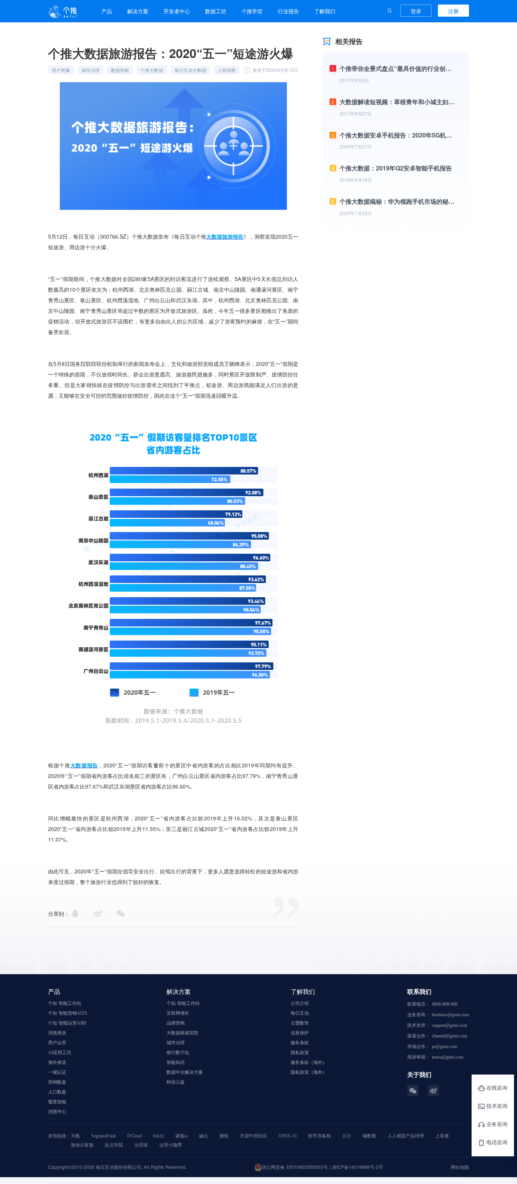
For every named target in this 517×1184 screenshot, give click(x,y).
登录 (416, 11)
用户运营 (57, 1042)
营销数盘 (57, 1082)
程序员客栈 (319, 1136)
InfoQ (158, 1136)
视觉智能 (57, 1101)
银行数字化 (178, 1052)
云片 (346, 1136)
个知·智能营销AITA (67, 1013)
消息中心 (57, 1111)
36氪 (75, 1136)
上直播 (442, 1136)
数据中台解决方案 (185, 1072)
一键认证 (57, 1072)
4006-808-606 (445, 1004)
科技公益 (176, 1082)
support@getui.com (449, 1025)
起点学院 (114, 1145)
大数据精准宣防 (182, 1033)
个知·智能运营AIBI (67, 1023)
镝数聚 (369, 1136)
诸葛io (181, 1136)
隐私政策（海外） (309, 1072)
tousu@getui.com (447, 1057)
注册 (453, 11)
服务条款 (300, 1042)
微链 (224, 1136)
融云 (203, 1136)
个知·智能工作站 (64, 1003)
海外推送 (57, 1062)
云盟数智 (300, 1023)
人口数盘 (57, 1092)
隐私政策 (300, 1052)
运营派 (141, 1145)
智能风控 (176, 1062)
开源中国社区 (253, 1136)
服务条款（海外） (309, 1062)
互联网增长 (178, 1013)
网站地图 (460, 1167)
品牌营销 (176, 1023)
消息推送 (57, 1033)
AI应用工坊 (59, 1052)
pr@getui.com (444, 1046)
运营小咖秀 (170, 1145)
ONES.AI (288, 1136)
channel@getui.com (449, 1036)
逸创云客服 (82, 1145)
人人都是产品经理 (406, 1136)
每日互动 (300, 1013)
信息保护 (300, 1033)
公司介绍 (300, 1003)
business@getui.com (450, 1014)
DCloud (134, 1136)
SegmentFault (103, 1136)
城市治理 (176, 1042)
